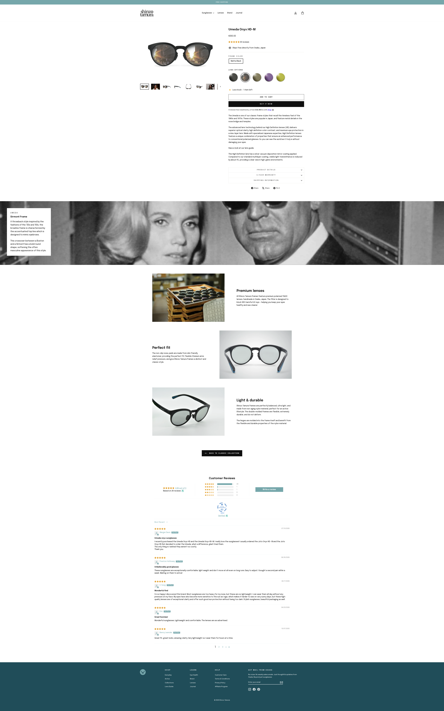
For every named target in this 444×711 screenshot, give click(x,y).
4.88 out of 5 (180, 488)
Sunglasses (207, 13)
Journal (239, 13)
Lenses (221, 13)
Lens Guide (169, 686)
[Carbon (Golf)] (257, 77)
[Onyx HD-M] (245, 77)
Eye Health (194, 675)
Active (167, 679)
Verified (221, 516)
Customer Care (221, 675)
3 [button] (222, 647)
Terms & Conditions (222, 679)
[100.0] (222, 507)
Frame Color (235, 56)
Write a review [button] (269, 489)
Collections (169, 683)
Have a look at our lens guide (241, 148)
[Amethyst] (269, 77)
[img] (160, 529)
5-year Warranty (266, 175)
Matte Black (236, 61)
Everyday (168, 675)
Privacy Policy (220, 683)
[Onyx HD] (233, 77)
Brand (229, 13)
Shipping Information (266, 180)
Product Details (266, 170)
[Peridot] (281, 77)
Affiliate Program (221, 686)
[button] (234, 42)
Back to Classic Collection (223, 453)
